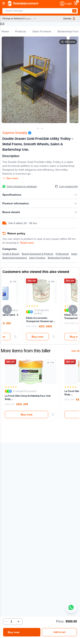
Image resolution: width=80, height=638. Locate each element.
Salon (74, 254)
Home (5, 31)
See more (12, 178)
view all (75, 350)
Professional (62, 254)
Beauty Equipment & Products (37, 254)
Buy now (37, 336)
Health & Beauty (10, 254)
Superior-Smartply (14, 132)
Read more (27, 242)
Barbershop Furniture (59, 257)
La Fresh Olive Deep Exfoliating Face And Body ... (27, 398)
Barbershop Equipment (14, 257)
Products (20, 31)
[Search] (74, 11)
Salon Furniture (41, 31)
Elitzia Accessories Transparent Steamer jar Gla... (39, 320)
